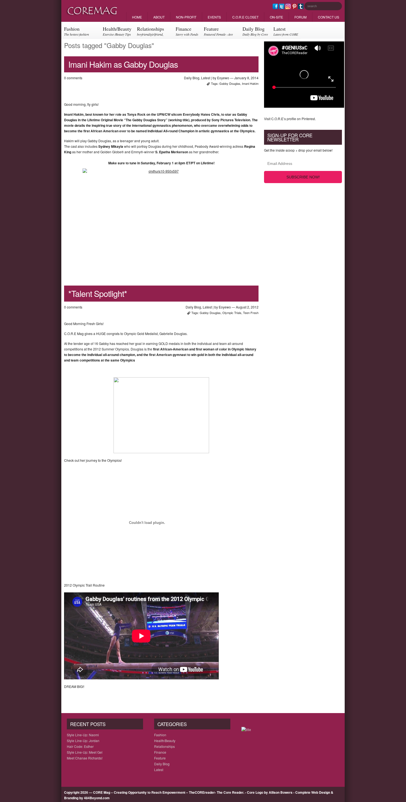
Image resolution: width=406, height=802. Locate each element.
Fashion (76, 31)
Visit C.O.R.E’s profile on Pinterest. (290, 118)
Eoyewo (223, 77)
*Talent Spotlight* (97, 293)
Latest (285, 30)
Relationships (150, 31)
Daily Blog (255, 30)
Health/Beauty (117, 30)
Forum (300, 17)
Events (214, 17)
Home (137, 17)
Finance (187, 30)
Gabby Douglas (229, 83)
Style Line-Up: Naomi (83, 734)
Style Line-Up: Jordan (83, 740)
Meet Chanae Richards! (84, 758)
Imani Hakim (250, 83)
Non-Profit (186, 17)
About (159, 17)
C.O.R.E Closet (245, 17)
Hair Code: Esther (80, 746)
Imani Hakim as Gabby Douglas (123, 64)
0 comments (73, 77)
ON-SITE (276, 17)
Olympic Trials (231, 312)
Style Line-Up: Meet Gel (84, 752)
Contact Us (328, 17)
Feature (218, 31)
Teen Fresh (251, 312)
